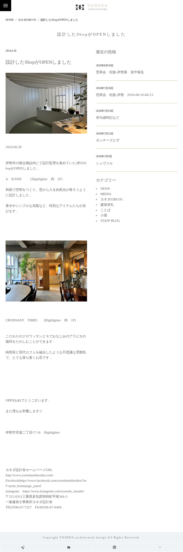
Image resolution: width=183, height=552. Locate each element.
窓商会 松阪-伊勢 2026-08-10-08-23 (124, 95)
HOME (10, 19)
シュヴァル (104, 163)
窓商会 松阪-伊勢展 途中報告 (120, 72)
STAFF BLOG (110, 220)
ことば (105, 210)
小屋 (103, 215)
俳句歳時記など (107, 117)
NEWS (105, 188)
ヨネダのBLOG (27, 19)
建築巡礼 (107, 204)
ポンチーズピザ (107, 140)
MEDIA (105, 194)
